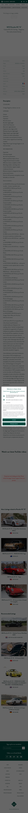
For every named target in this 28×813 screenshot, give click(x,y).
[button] (14, 403)
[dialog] (14, 406)
